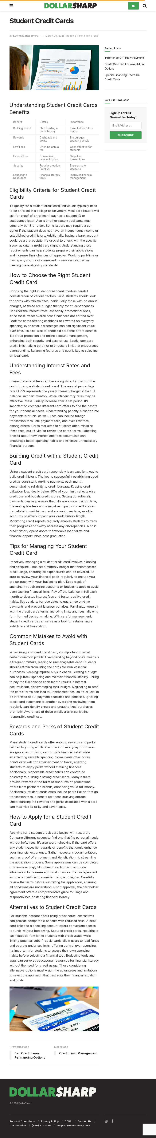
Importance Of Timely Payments (125, 57)
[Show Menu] (11, 5)
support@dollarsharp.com (73, 1125)
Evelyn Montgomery (25, 35)
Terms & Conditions (22, 1121)
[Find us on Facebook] (112, 1121)
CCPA (68, 1121)
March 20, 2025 (54, 35)
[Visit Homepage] (70, 5)
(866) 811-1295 (41, 1125)
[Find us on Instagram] (106, 1121)
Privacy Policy (50, 1121)
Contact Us (84, 1121)
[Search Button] (144, 5)
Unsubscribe (18, 1125)
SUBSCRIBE (125, 135)
